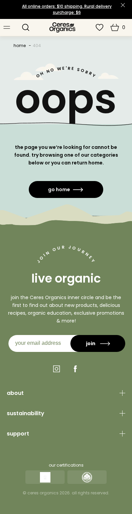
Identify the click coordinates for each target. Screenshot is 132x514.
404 (37, 45)
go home (59, 189)
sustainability (25, 413)
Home (20, 45)
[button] (25, 27)
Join (90, 343)
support (18, 434)
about (15, 393)
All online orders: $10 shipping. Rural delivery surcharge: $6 (67, 9)
